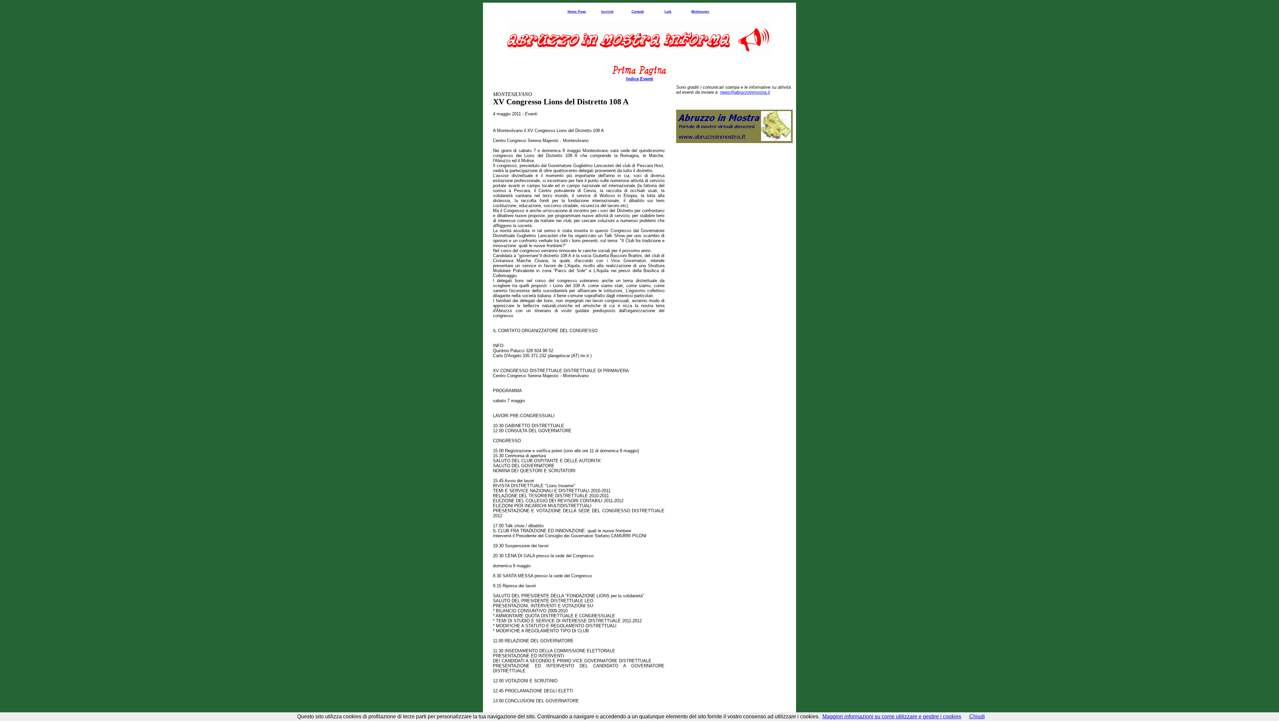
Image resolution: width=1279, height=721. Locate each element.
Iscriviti (607, 11)
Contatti (638, 11)
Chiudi (977, 716)
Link (667, 11)
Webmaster (700, 11)
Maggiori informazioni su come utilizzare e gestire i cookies (891, 716)
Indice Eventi (639, 78)
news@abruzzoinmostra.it (745, 92)
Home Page (577, 11)
